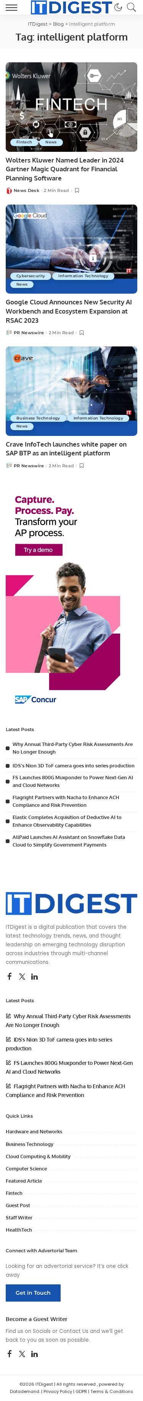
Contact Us (73, 1331)
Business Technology (38, 418)
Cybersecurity (30, 275)
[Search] (129, 7)
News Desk (26, 191)
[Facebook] (9, 977)
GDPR (81, 1391)
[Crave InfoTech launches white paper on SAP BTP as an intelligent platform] (71, 391)
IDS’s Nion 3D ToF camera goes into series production (74, 765)
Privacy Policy (57, 1391)
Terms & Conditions (111, 1391)
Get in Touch (33, 1292)
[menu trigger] (13, 7)
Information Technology (83, 275)
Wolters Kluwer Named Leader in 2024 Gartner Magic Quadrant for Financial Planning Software (65, 169)
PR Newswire (29, 333)
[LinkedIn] (34, 977)
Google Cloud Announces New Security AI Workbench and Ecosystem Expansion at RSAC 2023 (69, 311)
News (50, 142)
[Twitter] (22, 977)
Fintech (24, 142)
